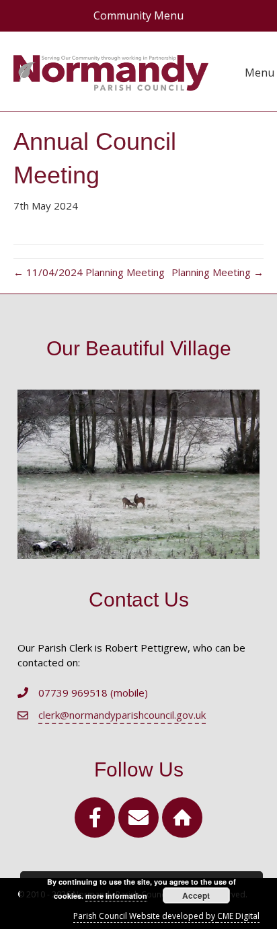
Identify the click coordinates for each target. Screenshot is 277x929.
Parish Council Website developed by (145, 916)
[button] (95, 817)
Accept (196, 895)
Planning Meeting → (217, 272)
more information (116, 896)
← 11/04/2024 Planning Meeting (89, 272)
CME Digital (238, 916)
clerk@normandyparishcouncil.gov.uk (122, 714)
